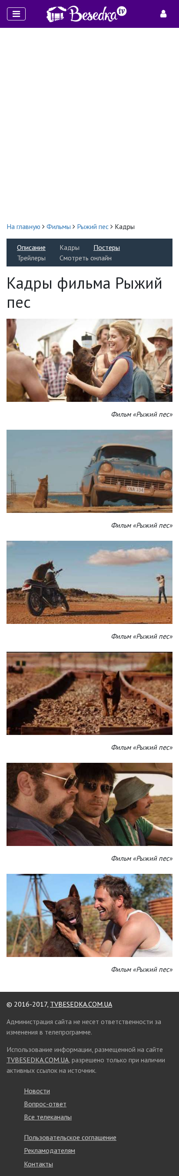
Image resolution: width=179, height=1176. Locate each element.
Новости (37, 1090)
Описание (31, 247)
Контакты (38, 1163)
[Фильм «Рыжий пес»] (89, 359)
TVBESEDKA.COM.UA (81, 1004)
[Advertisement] (89, 124)
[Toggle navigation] (16, 13)
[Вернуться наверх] (163, 1150)
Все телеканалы (48, 1116)
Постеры (106, 247)
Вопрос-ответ (45, 1103)
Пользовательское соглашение (70, 1137)
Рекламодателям (49, 1150)
